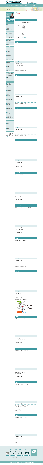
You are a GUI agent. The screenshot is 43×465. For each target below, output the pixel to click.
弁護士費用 (26, 5)
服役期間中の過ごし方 (9, 91)
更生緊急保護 (8, 83)
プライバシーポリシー (9, 33)
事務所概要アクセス (30, 5)
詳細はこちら (7, 136)
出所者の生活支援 (9, 84)
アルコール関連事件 (9, 55)
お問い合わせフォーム (24, 37)
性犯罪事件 (8, 123)
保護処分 (8, 66)
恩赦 (7, 112)
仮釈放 (7, 77)
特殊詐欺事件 (8, 51)
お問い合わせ (35, 5)
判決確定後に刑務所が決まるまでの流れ (10, 76)
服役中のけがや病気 (9, 103)
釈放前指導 (8, 107)
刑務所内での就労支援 (9, 108)
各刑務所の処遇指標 (9, 90)
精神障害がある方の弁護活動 (10, 59)
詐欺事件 (8, 50)
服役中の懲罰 (8, 95)
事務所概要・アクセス (9, 29)
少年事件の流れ (8, 62)
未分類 (7, 127)
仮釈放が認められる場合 (9, 78)
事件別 (7, 34)
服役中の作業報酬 (9, 100)
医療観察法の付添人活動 (9, 118)
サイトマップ (33, 457)
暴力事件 (8, 124)
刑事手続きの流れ (9, 40)
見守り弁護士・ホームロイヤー (10, 37)
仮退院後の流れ (8, 70)
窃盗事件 (8, 47)
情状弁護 (8, 44)
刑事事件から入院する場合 (10, 117)
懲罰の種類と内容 (9, 98)
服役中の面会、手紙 (9, 94)
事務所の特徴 (12, 5)
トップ (16, 12)
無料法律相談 (17, 5)
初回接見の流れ (21, 5)
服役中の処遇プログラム (9, 99)
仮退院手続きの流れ (9, 67)
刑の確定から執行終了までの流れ (10, 74)
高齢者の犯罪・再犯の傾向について (10, 86)
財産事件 (8, 129)
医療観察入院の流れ (9, 116)
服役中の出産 (8, 104)
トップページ (8, 5)
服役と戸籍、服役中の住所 (10, 109)
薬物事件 (8, 128)
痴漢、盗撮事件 (8, 56)
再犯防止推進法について (9, 113)
